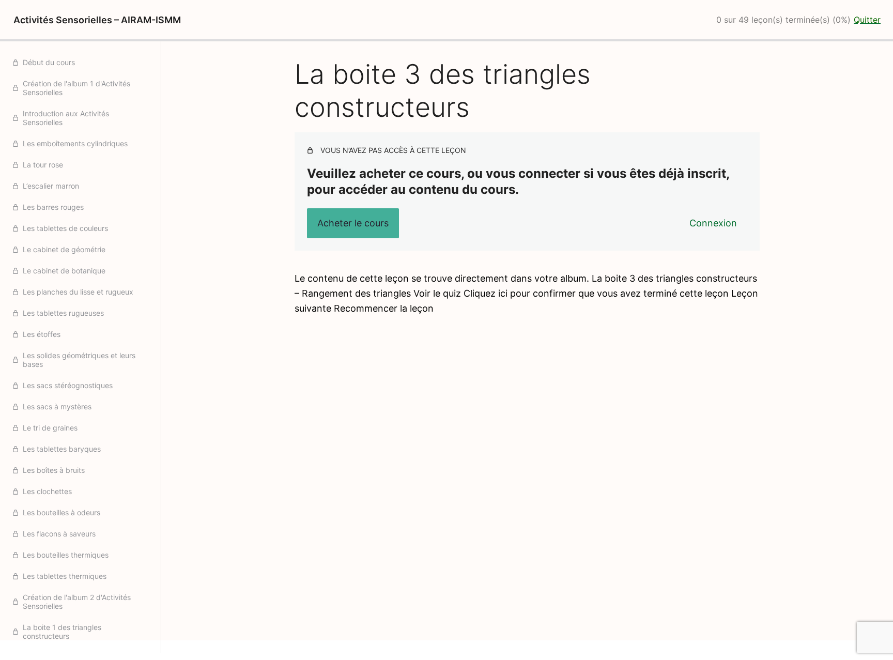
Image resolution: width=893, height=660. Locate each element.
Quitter (867, 19)
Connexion (713, 223)
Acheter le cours (353, 223)
